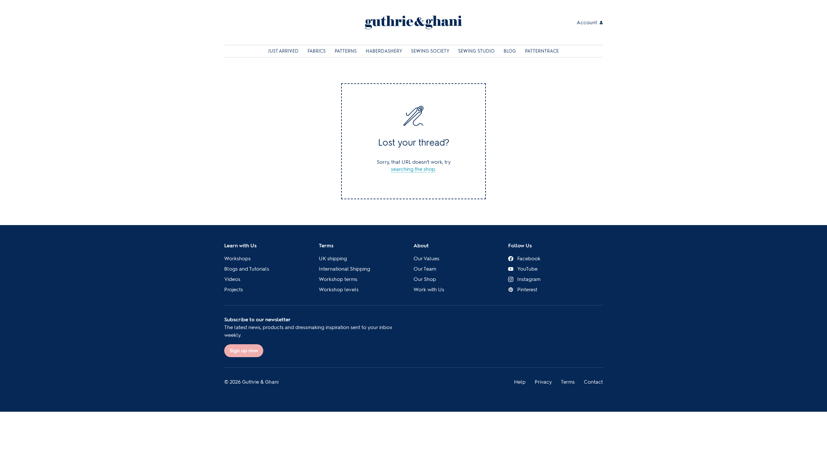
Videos (232, 279)
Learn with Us (240, 246)
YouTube (527, 269)
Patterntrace (542, 51)
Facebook (528, 258)
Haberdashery (384, 51)
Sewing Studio (477, 51)
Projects (233, 289)
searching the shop (413, 169)
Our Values (426, 258)
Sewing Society (430, 51)
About (421, 246)
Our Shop (425, 279)
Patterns (346, 51)
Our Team (425, 269)
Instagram (528, 279)
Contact (593, 382)
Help (520, 382)
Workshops (237, 258)
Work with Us (429, 289)
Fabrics (317, 51)
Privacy (543, 382)
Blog (510, 51)
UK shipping (333, 258)
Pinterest (527, 289)
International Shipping (344, 269)
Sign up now (243, 350)
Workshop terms (338, 279)
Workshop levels (339, 289)
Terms (326, 246)
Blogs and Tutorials (246, 269)
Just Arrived (284, 51)
